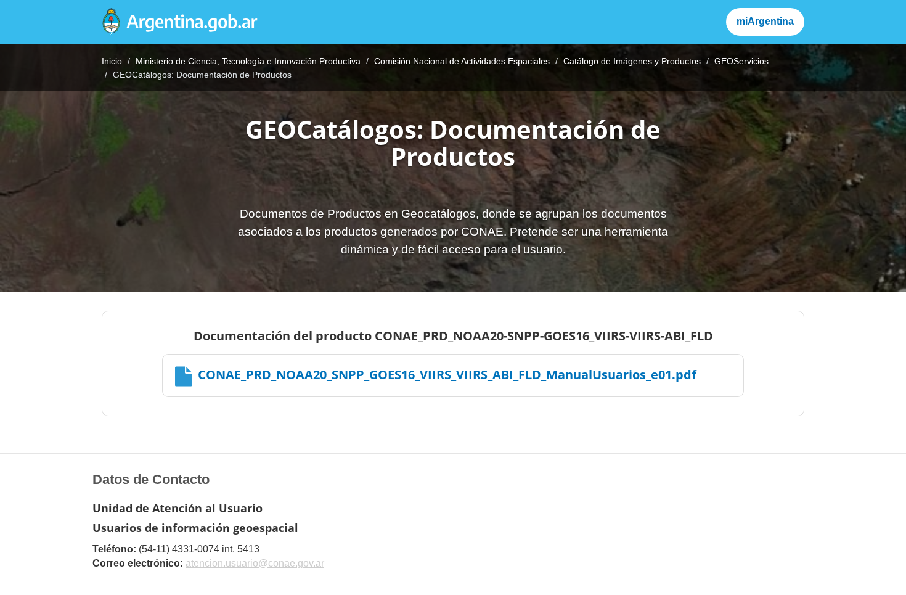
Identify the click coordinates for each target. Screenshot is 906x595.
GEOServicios (741, 61)
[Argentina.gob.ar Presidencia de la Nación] (179, 22)
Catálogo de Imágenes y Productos (632, 61)
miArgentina (765, 21)
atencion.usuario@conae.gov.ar (255, 563)
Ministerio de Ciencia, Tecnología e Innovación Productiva (248, 61)
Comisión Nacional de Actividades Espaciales (462, 61)
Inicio (112, 61)
